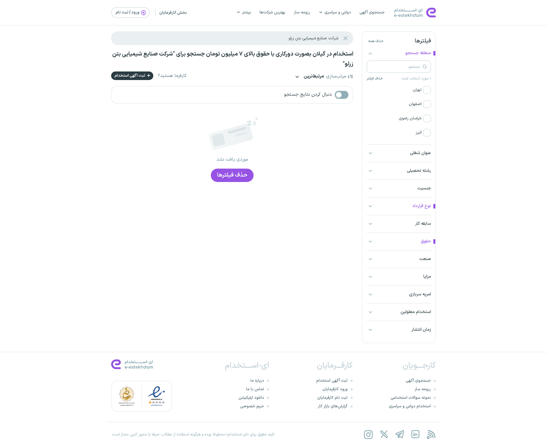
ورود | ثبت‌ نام (128, 12)
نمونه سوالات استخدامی (411, 398)
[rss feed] (431, 434)
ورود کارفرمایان (335, 389)
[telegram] (400, 434)
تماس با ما (255, 389)
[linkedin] (415, 434)
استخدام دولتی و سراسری (410, 406)
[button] (399, 90)
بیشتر (246, 12)
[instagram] (368, 434)
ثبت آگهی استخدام (130, 76)
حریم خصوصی (252, 406)
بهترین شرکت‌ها (272, 12)
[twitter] (384, 434)
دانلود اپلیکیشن (251, 398)
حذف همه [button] (375, 41)
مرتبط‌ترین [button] (313, 77)
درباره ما (257, 381)
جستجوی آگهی (372, 12)
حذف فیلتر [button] (375, 78)
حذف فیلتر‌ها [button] (232, 175)
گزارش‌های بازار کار (333, 406)
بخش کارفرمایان (173, 13)
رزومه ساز (302, 12)
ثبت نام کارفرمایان (332, 398)
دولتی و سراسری (337, 12)
